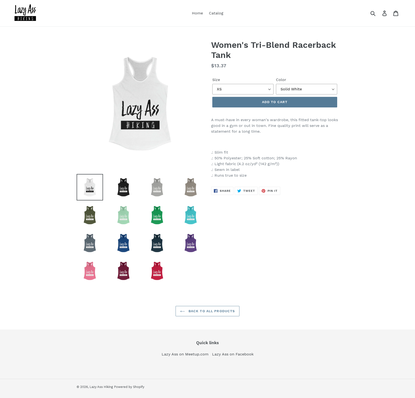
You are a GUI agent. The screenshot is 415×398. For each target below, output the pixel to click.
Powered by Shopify (129, 387)
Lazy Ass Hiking (101, 387)
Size (216, 79)
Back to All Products (211, 311)
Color (281, 79)
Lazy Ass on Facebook (233, 354)
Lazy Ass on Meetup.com (185, 354)
